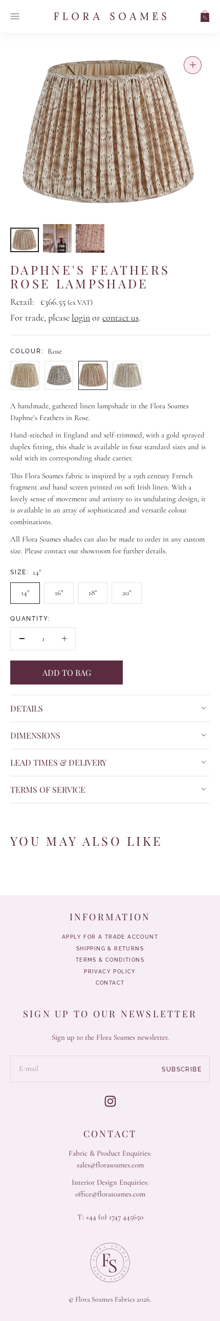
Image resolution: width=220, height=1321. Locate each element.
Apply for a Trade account (110, 937)
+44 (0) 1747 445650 (114, 1216)
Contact (110, 983)
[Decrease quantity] (22, 639)
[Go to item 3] (90, 238)
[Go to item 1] (24, 240)
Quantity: (30, 618)
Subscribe (182, 1069)
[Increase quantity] (64, 639)
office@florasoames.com (110, 1193)
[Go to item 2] (57, 238)
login (81, 317)
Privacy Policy (110, 971)
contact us (120, 317)
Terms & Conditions (110, 960)
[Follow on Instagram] (110, 1101)
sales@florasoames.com (110, 1164)
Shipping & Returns (110, 948)
